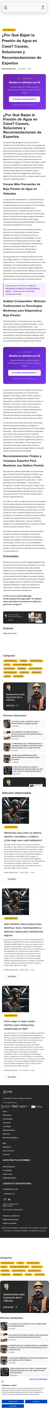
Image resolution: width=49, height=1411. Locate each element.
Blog (4, 1143)
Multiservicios (9, 30)
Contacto (6, 1154)
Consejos (24, 672)
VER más (12, 879)
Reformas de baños (20, 1231)
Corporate (6, 1123)
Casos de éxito (35, 668)
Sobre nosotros (8, 1151)
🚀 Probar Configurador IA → (24, 373)
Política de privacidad (38, 1379)
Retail (7, 665)
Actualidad (18, 676)
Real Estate (9, 668)
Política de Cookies (10, 1223)
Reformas (36, 672)
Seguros (21, 668)
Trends (23, 661)
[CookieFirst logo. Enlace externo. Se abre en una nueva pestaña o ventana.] (3, 1382)
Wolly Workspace (9, 1130)
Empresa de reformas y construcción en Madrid (20, 1228)
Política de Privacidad (10, 1219)
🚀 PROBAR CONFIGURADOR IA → (24, 99)
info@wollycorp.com (10, 1189)
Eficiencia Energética (10, 1138)
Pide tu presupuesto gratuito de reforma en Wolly (22, 288)
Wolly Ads (6, 1134)
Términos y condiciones (11, 1216)
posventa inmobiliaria (22, 665)
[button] (42, 7)
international (36, 661)
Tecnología (7, 1126)
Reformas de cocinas (37, 1231)
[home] (6, 7)
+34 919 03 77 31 (9, 1194)
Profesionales (10, 661)
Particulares (7, 1115)
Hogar (7, 676)
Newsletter (7, 1147)
